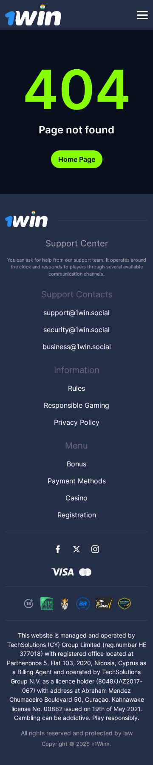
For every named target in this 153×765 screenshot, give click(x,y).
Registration (76, 515)
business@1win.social (76, 346)
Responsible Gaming (76, 405)
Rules (76, 388)
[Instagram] (95, 549)
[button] (142, 15)
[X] (76, 549)
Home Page (76, 159)
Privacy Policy (76, 422)
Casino (76, 498)
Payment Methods (77, 481)
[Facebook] (58, 549)
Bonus (76, 464)
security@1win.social (76, 329)
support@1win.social (76, 312)
